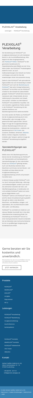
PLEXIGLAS (13, 163)
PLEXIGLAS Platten (11, 62)
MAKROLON (8, 290)
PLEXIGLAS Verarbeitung (21, 31)
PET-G (6, 302)
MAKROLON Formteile (11, 342)
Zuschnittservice (9, 324)
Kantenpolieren (9, 327)
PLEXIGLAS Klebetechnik (12, 345)
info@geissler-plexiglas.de (12, 373)
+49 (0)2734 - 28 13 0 (10, 371)
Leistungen (8, 31)
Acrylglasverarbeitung (11, 321)
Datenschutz (27, 392)
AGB (3, 394)
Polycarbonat (8, 299)
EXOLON (7, 293)
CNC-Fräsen (17, 130)
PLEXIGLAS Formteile (11, 339)
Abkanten (26, 132)
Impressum (4, 392)
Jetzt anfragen (11, 267)
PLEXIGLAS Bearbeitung (12, 318)
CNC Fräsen (8, 349)
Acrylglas (7, 296)
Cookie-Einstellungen (15, 392)
